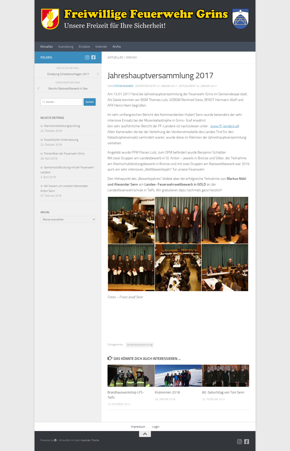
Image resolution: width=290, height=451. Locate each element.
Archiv (117, 46)
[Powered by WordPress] (55, 440)
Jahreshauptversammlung (139, 344)
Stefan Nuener (123, 86)
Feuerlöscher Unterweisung (61, 140)
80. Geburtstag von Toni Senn (223, 392)
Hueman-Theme (90, 440)
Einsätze (84, 46)
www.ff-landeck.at (224, 126)
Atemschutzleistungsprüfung (62, 126)
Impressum (138, 426)
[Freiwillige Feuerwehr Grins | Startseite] (145, 19)
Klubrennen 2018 (167, 392)
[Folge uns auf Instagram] (87, 57)
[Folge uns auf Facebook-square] (93, 57)
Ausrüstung (65, 46)
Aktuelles (46, 46)
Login (155, 426)
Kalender (101, 46)
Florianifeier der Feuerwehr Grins (64, 153)
